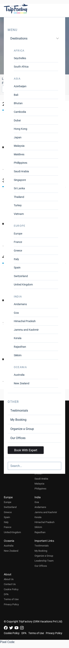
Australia (19, 374)
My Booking (18, 419)
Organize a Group (22, 429)
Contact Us (10, 584)
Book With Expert (25, 450)
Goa (16, 312)
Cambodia (20, 112)
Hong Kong (20, 129)
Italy (16, 259)
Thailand (19, 197)
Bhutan (18, 103)
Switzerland (21, 276)
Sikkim (17, 355)
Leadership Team (43, 560)
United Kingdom (23, 284)
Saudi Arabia (21, 171)
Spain (17, 267)
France (18, 242)
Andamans (20, 304)
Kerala (17, 338)
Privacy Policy (11, 604)
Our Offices (17, 438)
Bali (16, 95)
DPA (6, 594)
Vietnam (19, 214)
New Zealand (21, 383)
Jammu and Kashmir (26, 329)
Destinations (18, 38)
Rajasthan (20, 346)
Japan (17, 137)
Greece (18, 250)
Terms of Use (11, 599)
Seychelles (20, 58)
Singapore (20, 180)
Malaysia (19, 145)
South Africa (21, 66)
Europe (18, 233)
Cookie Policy (11, 589)
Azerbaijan (20, 86)
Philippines (40, 488)
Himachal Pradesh (25, 321)
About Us (9, 579)
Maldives (19, 154)
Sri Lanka (19, 188)
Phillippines (20, 162)
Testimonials (19, 410)
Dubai (17, 120)
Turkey (18, 205)
